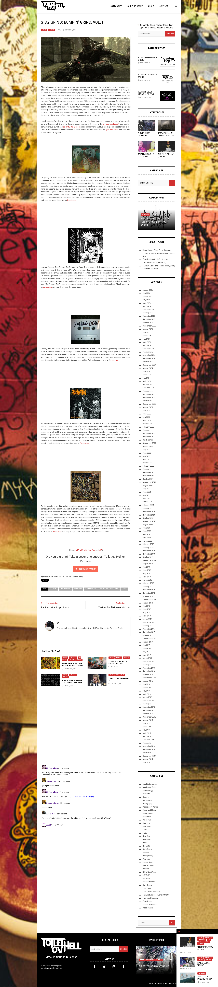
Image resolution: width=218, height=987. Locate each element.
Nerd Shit (146, 836)
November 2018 (149, 593)
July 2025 (146, 332)
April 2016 (147, 694)
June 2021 (147, 492)
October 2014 (148, 753)
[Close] (179, 931)
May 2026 (146, 300)
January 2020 (148, 547)
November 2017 (149, 632)
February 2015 (148, 740)
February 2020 (148, 544)
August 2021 (148, 486)
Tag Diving (147, 888)
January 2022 (148, 469)
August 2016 (148, 681)
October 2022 (148, 440)
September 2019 (149, 560)
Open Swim (201, 973)
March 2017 (147, 658)
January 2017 (148, 665)
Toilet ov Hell (160, 983)
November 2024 (149, 358)
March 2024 (147, 384)
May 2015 (146, 730)
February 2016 (148, 701)
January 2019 (148, 587)
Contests (146, 794)
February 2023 (148, 427)
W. (60, 30)
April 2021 (147, 499)
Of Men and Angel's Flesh (109, 589)
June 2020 (147, 531)
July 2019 (146, 567)
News (145, 843)
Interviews (147, 820)
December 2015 (149, 707)
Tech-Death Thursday (151, 892)
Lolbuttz (146, 830)
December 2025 (149, 316)
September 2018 (149, 600)
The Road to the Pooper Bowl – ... (56, 607)
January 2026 (148, 313)
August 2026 (148, 290)
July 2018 (146, 606)
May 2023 (146, 417)
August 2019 (148, 564)
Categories (116, 6)
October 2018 (148, 596)
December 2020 (149, 512)
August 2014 (148, 759)
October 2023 (148, 401)
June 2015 (147, 727)
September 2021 (149, 482)
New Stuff (73, 657)
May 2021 (146, 495)
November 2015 (149, 710)
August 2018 (148, 603)
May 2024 (146, 378)
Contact (163, 6)
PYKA (124, 589)
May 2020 (146, 534)
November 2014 (149, 749)
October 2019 (148, 557)
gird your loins (112, 130)
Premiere (146, 859)
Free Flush (147, 817)
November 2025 (149, 319)
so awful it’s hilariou (71, 127)
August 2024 (148, 368)
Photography (148, 856)
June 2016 (147, 688)
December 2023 (149, 394)
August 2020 (148, 525)
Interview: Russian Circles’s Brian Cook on (166, 135)
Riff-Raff (146, 879)
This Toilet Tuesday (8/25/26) (154, 263)
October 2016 (148, 674)
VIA (77, 550)
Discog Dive (147, 800)
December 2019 (149, 551)
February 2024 (148, 388)
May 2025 (146, 339)
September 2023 (149, 404)
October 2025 (148, 323)
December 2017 (149, 629)
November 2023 (149, 398)
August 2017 (148, 642)
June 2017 (147, 648)
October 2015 (148, 714)
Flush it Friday (148, 813)
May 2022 (146, 456)
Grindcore (78, 589)
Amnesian (53, 589)
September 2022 (149, 443)
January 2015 (148, 743)
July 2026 (146, 293)
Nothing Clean (90, 589)
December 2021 (149, 472)
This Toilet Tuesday (203, 943)
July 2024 (146, 371)
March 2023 (147, 424)
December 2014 (149, 746)
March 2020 (147, 541)
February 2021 (148, 505)
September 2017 (149, 639)
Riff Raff (146, 875)
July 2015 (146, 723)
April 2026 (147, 303)
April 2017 (147, 655)
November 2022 (149, 437)
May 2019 (146, 574)
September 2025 (149, 326)
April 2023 (147, 420)
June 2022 (147, 453)
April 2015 (147, 733)
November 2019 (149, 554)
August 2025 (148, 329)
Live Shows (147, 826)
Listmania (146, 823)
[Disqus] (85, 730)
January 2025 (148, 352)
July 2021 (146, 489)
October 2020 (148, 518)
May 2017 (146, 652)
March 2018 (147, 619)
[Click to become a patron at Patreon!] (85, 569)
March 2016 (147, 697)
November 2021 (149, 476)
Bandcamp (71, 200)
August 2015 (148, 720)
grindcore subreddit (111, 124)
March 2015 (147, 736)
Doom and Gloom (149, 810)
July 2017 (146, 645)
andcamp (114, 360)
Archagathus (65, 589)
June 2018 (147, 609)
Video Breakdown (154, 215)
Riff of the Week (149, 872)
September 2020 (149, 521)
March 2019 (147, 580)
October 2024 (148, 362)
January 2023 (148, 430)
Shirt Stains (120, 674)
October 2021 (148, 479)
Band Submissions (150, 784)
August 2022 (148, 446)
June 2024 (147, 375)
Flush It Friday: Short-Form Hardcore (144, 135)
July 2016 (146, 684)
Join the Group (135, 6)
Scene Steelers (149, 882)
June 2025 (147, 336)
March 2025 (147, 345)
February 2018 (148, 622)
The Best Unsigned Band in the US (156, 895)
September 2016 (149, 678)
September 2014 (149, 756)
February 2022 (148, 466)
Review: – (72, 665)
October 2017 (148, 635)
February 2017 (148, 662)
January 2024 (148, 391)
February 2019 (148, 583)
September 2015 (149, 717)
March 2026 (147, 306)
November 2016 (149, 671)
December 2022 (149, 433)
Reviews (51, 30)
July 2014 (146, 762)
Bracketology (148, 791)
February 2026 (148, 310)
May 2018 (146, 613)
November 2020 (149, 515)
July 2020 (146, 528)
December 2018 (149, 590)
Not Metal (201, 939)
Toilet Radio (147, 901)
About (151, 6)
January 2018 (148, 626)
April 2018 (147, 616)
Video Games (148, 908)
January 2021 (148, 508)
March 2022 (147, 463)
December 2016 (149, 668)
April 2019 (147, 577)
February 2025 (148, 349)
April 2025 (147, 342)
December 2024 (149, 355)
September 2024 (149, 365)
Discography (147, 804)
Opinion (71, 660)
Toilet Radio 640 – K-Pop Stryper (155, 259)
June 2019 (147, 570)
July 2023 (146, 411)
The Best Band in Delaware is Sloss (114, 607)
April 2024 (147, 381)
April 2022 (147, 459)
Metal (44, 30)
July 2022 (146, 450)
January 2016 (148, 704)
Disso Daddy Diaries (150, 807)
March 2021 (147, 502)
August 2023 (148, 407)
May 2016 (146, 691)
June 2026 (147, 297)
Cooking (146, 797)
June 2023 (147, 414)
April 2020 (147, 538)
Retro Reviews (148, 866)
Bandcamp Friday (149, 787)
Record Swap (148, 862)
